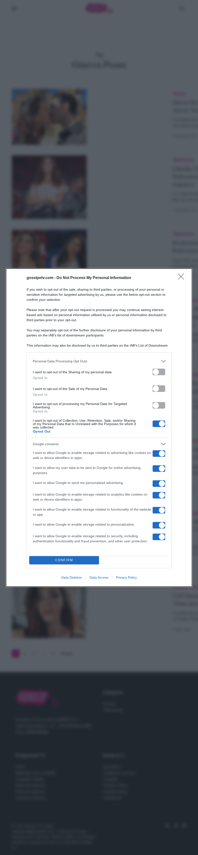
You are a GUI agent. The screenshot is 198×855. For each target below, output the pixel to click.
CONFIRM (64, 560)
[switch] (159, 372)
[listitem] (99, 361)
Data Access (99, 577)
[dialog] (99, 428)
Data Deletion (71, 577)
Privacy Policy (126, 577)
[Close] (182, 278)
